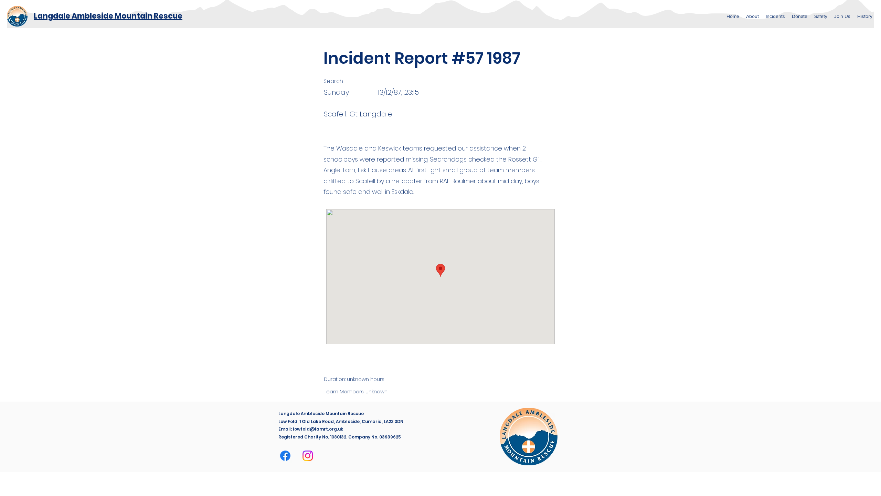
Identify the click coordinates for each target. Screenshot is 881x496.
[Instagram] (308, 456)
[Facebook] (285, 456)
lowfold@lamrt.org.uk (318, 429)
